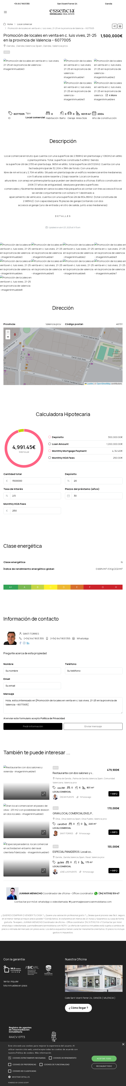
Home (10, 24)
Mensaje (8, 694)
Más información (43, 1052)
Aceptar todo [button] (104, 1058)
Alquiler (15, 981)
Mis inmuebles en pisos (15, 985)
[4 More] (108, 91)
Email (6, 679)
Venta (6, 52)
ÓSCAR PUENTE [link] (67, 797)
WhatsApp (83, 638)
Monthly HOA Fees (14, 504)
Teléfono (70, 664)
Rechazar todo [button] (104, 1066)
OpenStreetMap (104, 383)
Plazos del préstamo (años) (82, 489)
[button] (114, 26)
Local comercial (24, 24)
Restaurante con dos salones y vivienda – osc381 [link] (82, 773)
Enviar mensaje (93, 726)
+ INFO (113, 793)
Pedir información (33, 726)
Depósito (71, 474)
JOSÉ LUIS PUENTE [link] (68, 871)
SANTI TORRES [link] (66, 833)
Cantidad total (12, 474)
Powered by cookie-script (18, 1083)
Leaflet (90, 383)
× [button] (123, 1044)
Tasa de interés (13, 489)
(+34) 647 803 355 (34, 638)
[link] (26, 782)
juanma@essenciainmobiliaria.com (91, 901)
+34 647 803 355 (22, 3)
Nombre (8, 664)
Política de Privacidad (53, 718)
